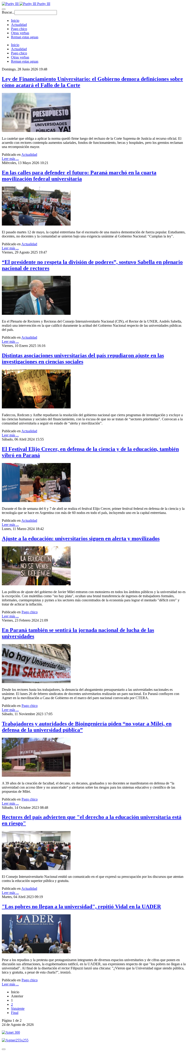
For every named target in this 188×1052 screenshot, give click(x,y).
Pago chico (19, 29)
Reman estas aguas (24, 37)
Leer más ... (10, 159)
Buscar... (8, 12)
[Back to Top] (4, 1049)
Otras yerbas (20, 33)
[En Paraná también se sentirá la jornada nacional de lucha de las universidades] (36, 682)
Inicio (15, 20)
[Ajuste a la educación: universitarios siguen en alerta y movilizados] (36, 584)
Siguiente (18, 1008)
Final (14, 1013)
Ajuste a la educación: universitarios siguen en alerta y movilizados (81, 538)
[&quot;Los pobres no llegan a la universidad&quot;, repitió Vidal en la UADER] (36, 952)
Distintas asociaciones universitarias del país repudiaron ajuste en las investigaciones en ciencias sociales (83, 358)
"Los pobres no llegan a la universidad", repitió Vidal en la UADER (81, 907)
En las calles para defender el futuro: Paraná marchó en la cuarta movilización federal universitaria (79, 176)
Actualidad (19, 25)
